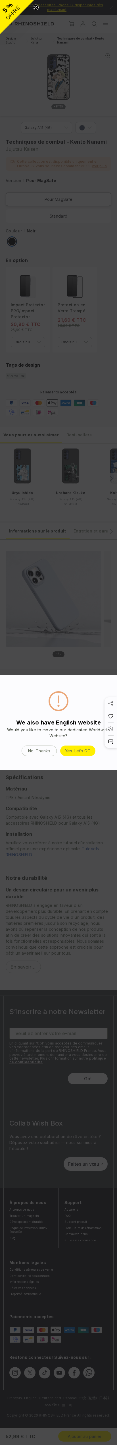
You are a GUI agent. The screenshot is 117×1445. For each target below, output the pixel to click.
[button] (17, 17)
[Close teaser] (36, 7)
